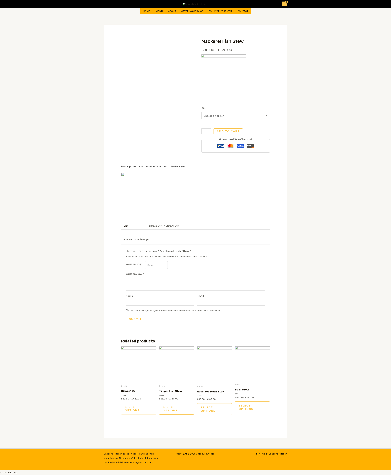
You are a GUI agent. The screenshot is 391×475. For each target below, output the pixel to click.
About (172, 11)
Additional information (153, 166)
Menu (159, 11)
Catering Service (192, 11)
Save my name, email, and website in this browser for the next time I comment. (175, 310)
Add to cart (228, 131)
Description (128, 166)
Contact (243, 11)
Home (146, 11)
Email (201, 295)
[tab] (128, 166)
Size (203, 108)
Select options (132, 408)
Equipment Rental (220, 11)
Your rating (135, 264)
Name (130, 295)
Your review (135, 274)
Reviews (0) (178, 166)
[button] (8, 472)
